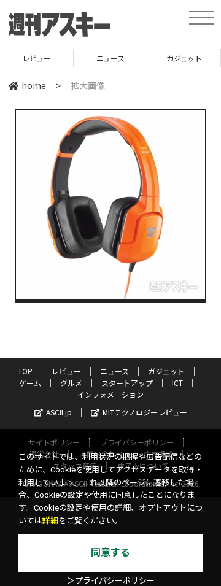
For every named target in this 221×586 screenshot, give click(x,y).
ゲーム (30, 382)
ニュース (93, 58)
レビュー (66, 371)
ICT (177, 382)
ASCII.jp (59, 412)
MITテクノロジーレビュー (145, 412)
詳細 (50, 520)
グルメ (71, 382)
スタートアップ (127, 382)
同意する (110, 552)
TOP (25, 371)
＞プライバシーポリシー (111, 580)
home (33, 85)
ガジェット (167, 58)
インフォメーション (110, 394)
